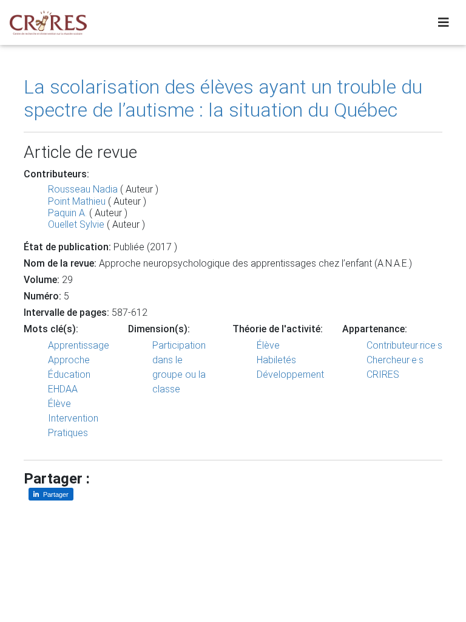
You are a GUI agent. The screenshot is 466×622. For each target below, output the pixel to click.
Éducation (69, 374)
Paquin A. (67, 213)
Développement (290, 374)
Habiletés (276, 360)
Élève (59, 403)
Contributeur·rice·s (404, 345)
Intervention (73, 418)
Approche (69, 360)
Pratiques (68, 433)
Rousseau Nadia (83, 189)
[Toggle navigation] (443, 22)
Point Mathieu (77, 201)
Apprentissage (78, 345)
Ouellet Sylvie (76, 224)
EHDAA (63, 389)
